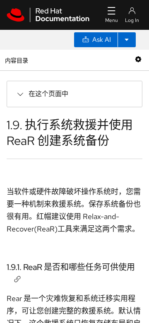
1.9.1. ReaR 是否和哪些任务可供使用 (71, 267)
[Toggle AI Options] (127, 39)
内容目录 (16, 59)
